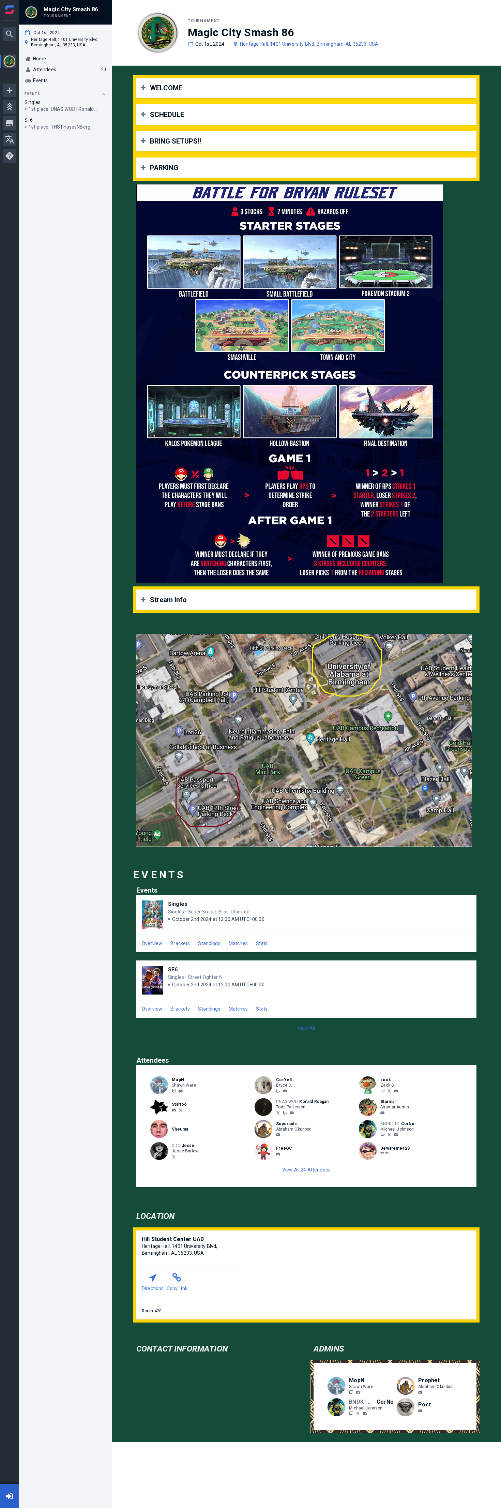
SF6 (173, 969)
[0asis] (278, 1135)
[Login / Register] (9, 1496)
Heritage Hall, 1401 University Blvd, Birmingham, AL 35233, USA (309, 44)
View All (306, 1028)
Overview (152, 943)
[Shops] (9, 123)
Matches (238, 943)
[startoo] (174, 1110)
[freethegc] (278, 1154)
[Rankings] (9, 107)
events (32, 94)
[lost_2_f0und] (292, 1112)
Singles (177, 904)
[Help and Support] (9, 156)
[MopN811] (174, 1090)
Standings (209, 943)
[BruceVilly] (278, 1090)
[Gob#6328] (420, 1411)
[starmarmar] (382, 1112)
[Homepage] (9, 9)
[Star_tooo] (181, 1110)
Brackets (180, 943)
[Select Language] (9, 139)
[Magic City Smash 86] (9, 62)
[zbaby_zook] (389, 1090)
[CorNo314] (382, 1134)
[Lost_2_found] (278, 1112)
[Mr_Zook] (382, 1090)
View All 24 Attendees (306, 1170)
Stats (262, 943)
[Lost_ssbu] (285, 1112)
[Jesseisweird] (174, 1156)
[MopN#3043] (181, 1091)
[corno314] (396, 1135)
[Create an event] (9, 90)
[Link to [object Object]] (161, 1085)
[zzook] (396, 1091)
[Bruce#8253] (285, 1091)
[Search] (9, 34)
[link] (181, 1090)
